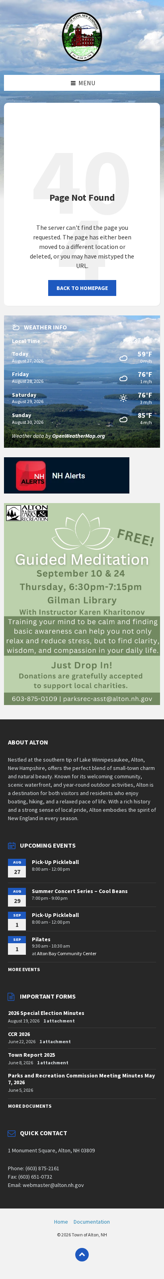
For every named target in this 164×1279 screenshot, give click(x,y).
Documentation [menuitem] (92, 1221)
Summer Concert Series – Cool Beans (80, 891)
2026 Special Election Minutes (46, 1013)
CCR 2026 (19, 1034)
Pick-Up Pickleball (55, 862)
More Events (24, 969)
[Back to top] (82, 1254)
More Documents (29, 1106)
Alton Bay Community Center (66, 953)
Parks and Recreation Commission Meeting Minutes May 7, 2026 (81, 1079)
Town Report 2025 (31, 1054)
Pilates (41, 939)
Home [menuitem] (61, 1221)
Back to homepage (82, 288)
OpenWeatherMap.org (78, 435)
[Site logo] (82, 59)
